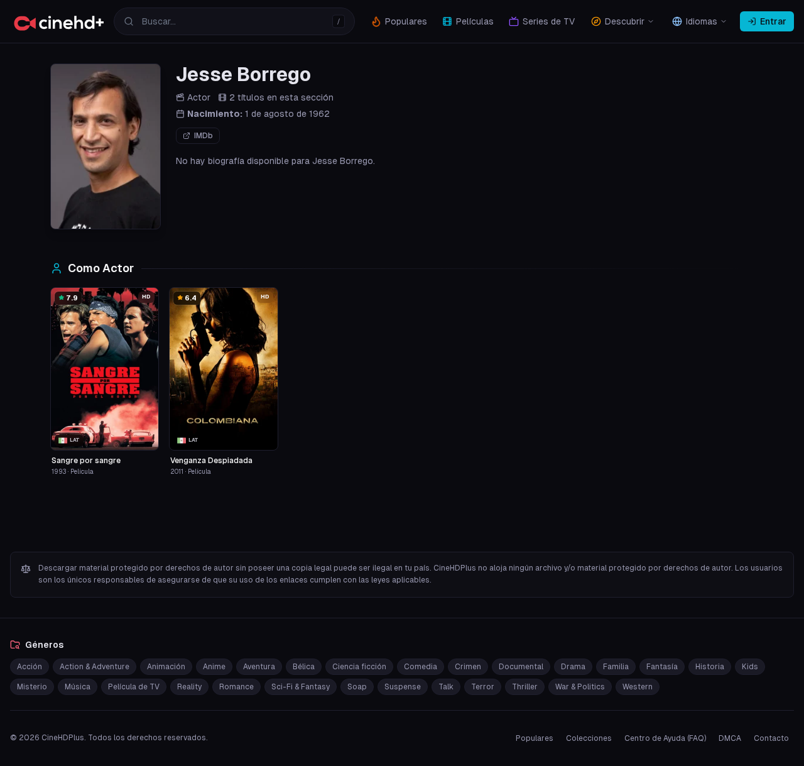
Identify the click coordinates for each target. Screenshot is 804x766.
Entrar (773, 21)
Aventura (259, 666)
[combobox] (234, 21)
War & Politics (580, 686)
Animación (166, 666)
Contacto (771, 738)
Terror (482, 686)
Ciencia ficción (359, 666)
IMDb (203, 135)
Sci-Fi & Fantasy (300, 686)
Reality (189, 686)
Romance (236, 686)
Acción (29, 666)
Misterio (32, 686)
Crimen (468, 666)
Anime (214, 666)
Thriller (525, 686)
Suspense (402, 686)
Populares (534, 738)
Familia (616, 666)
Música (77, 686)
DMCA (730, 738)
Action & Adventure (94, 666)
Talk (446, 686)
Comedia (420, 666)
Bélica (304, 666)
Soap (357, 686)
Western (637, 686)
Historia (709, 666)
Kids (750, 666)
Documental (521, 666)
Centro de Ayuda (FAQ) (665, 738)
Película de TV (134, 686)
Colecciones (589, 738)
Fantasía (662, 666)
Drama (573, 666)
